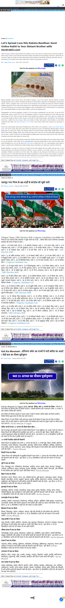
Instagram (25, 160)
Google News (35, 160)
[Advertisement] (32, 25)
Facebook (18, 160)
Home (3, 38)
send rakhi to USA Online (26, 122)
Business (10, 38)
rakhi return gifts (28, 143)
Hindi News (11, 347)
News (9, 178)
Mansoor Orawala (8, 186)
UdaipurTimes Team (9, 62)
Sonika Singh (7, 358)
